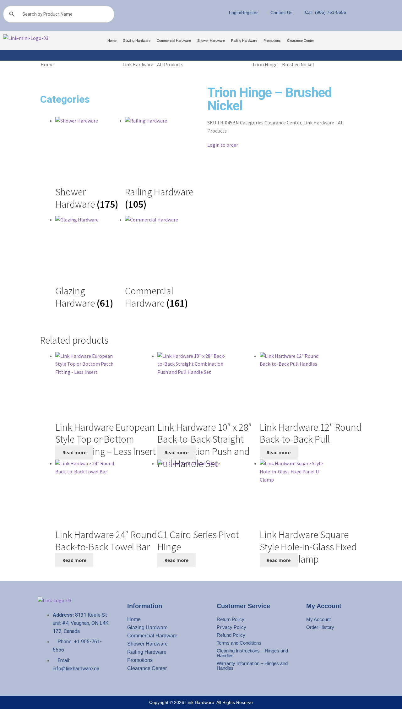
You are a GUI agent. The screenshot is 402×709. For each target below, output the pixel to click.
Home (112, 40)
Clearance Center (300, 40)
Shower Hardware (211, 40)
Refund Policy (231, 635)
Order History (320, 627)
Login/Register (243, 12)
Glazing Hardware (136, 40)
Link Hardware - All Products (152, 64)
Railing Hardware (244, 40)
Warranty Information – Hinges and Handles (252, 666)
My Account (318, 619)
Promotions (272, 40)
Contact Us (281, 12)
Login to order (222, 145)
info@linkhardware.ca (76, 669)
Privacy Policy (231, 627)
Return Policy (230, 619)
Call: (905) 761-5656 (325, 12)
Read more (74, 452)
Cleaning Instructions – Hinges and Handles (252, 653)
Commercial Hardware (174, 40)
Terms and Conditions (239, 643)
